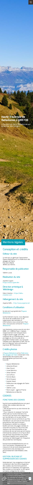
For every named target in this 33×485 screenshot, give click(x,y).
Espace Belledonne (10, 353)
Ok (30, 478)
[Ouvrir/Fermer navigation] (30, 2)
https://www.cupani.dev (11, 282)
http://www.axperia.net (21, 303)
